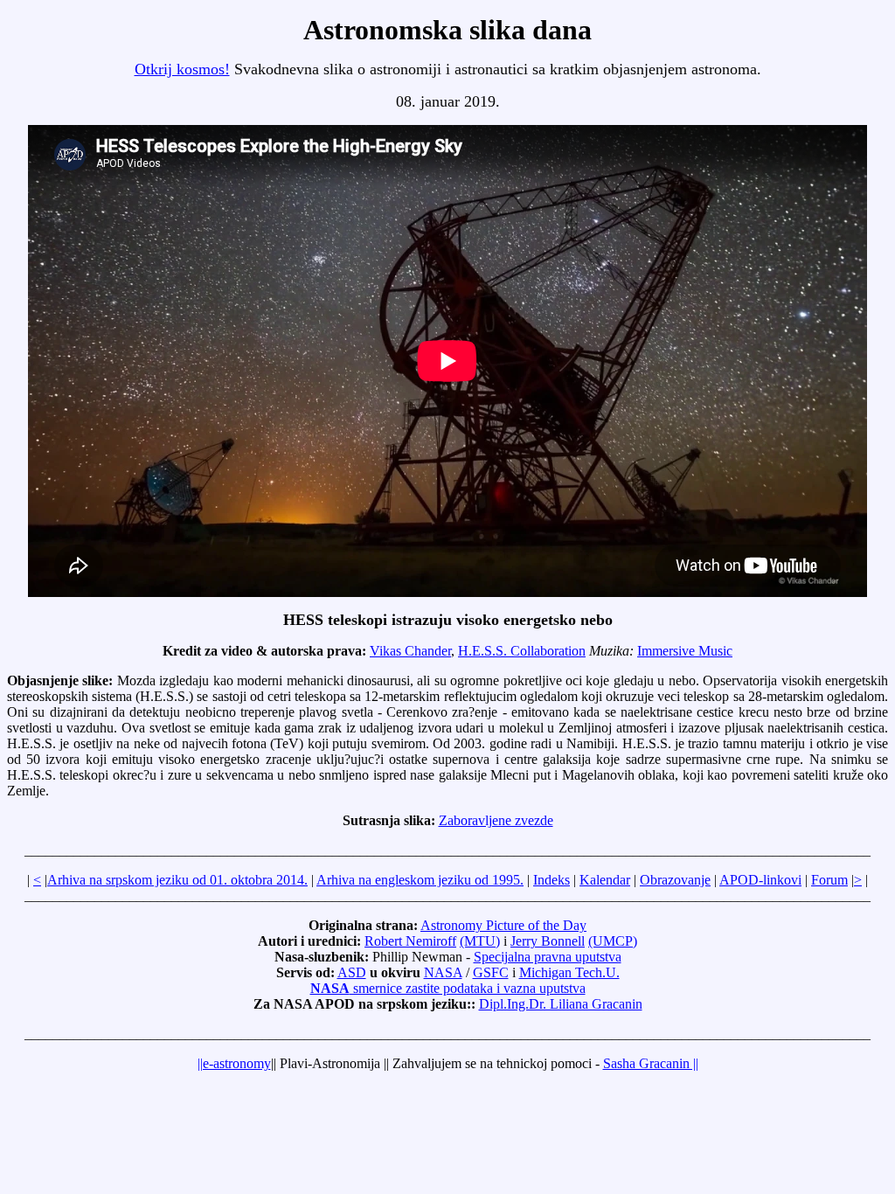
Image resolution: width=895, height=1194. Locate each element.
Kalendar (604, 879)
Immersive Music (684, 650)
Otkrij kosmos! (182, 69)
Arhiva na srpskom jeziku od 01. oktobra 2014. (177, 879)
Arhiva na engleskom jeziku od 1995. (420, 879)
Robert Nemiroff (410, 941)
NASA (443, 972)
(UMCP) (612, 941)
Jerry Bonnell (547, 941)
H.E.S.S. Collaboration (522, 650)
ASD (351, 972)
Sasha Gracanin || (650, 1063)
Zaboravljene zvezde (496, 820)
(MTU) (480, 941)
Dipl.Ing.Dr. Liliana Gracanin (560, 1003)
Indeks (551, 879)
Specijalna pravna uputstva (547, 956)
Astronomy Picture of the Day (503, 925)
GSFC (491, 972)
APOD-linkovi (760, 879)
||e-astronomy (234, 1063)
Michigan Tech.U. (569, 972)
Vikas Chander (410, 650)
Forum (829, 879)
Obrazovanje (675, 879)
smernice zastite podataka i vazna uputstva (448, 988)
